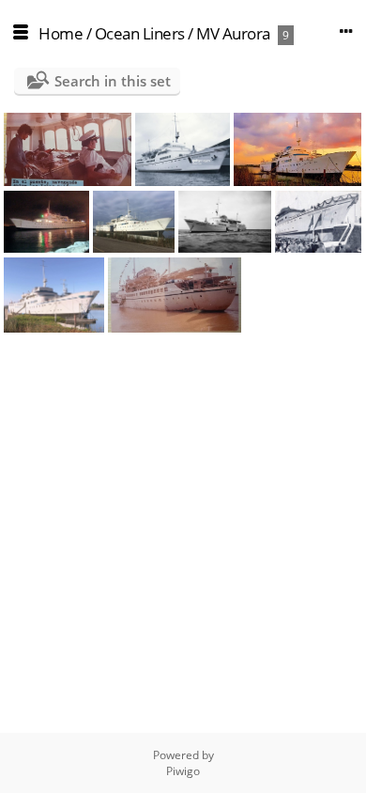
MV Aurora (233, 33)
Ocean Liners (140, 33)
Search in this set (112, 80)
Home (60, 33)
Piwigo (183, 771)
